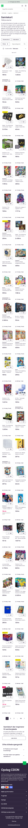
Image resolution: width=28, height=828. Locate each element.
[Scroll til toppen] (24, 763)
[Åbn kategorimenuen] (25, 5)
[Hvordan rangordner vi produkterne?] (3, 48)
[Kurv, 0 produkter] (22, 5)
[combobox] (14, 9)
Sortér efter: (8, 48)
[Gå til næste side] (24, 718)
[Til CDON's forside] (2, 5)
